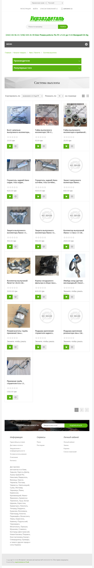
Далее (87, 410)
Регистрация (25, 9)
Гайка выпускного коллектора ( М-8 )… (44, 131)
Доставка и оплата (16, 445)
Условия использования (18, 454)
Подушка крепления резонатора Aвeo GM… (73, 332)
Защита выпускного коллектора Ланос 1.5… (17, 231)
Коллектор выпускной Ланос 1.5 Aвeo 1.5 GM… (74, 231)
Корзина (66, 448)
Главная (8, 53)
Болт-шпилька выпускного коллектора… (18, 131)
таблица (83, 96)
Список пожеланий (70, 452)
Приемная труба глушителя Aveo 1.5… (16, 382)
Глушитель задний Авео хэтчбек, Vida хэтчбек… (46, 181)
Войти (35, 9)
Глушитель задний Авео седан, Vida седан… (18, 181)
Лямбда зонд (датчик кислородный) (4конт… (74, 282)
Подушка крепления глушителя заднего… (44, 332)
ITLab (27, 562)
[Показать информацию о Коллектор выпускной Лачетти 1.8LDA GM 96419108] (18, 265)
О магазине (14, 457)
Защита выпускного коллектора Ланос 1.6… (45, 231)
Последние (40, 445)
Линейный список (87, 96)
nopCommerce (20, 562)
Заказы (66, 445)
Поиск (39, 442)
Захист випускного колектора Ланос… (72, 181)
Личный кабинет (69, 442)
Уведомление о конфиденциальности (17, 449)
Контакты (13, 460)
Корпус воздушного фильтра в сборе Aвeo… (46, 282)
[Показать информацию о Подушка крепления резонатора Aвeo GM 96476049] (75, 316)
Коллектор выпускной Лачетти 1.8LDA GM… (17, 282)
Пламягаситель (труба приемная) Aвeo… (17, 332)
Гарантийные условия (17, 442)
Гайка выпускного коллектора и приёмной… (75, 131)
